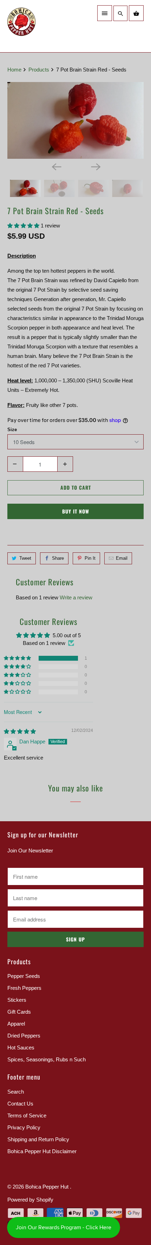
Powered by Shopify (30, 1200)
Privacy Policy (23, 1127)
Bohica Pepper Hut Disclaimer (42, 1151)
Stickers (16, 1000)
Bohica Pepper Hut (47, 1187)
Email (121, 558)
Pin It (90, 558)
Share (58, 558)
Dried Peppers (23, 1036)
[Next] (95, 166)
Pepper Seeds (23, 976)
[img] (20, 731)
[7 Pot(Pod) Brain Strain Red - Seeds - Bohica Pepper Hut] (75, 120)
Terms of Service (26, 1115)
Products (39, 70)
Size (12, 429)
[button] (24, 226)
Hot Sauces (20, 1047)
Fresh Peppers (24, 988)
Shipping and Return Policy (38, 1139)
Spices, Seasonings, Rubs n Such (46, 1059)
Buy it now (75, 511)
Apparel (16, 1024)
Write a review (76, 597)
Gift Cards (19, 1012)
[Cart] (136, 13)
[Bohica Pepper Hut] (39, 26)
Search (15, 1092)
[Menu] (104, 13)
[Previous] (56, 166)
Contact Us (20, 1104)
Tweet (25, 558)
